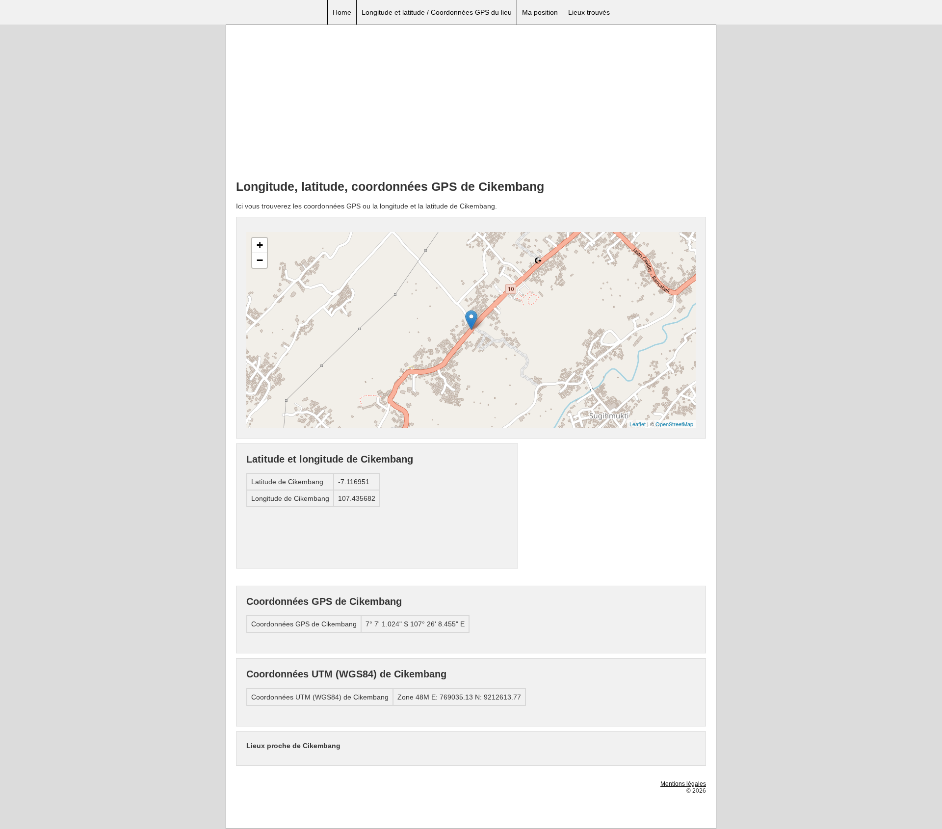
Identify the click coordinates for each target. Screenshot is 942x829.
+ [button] (260, 245)
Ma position (540, 12)
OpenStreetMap (674, 424)
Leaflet (637, 424)
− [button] (260, 260)
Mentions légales (683, 783)
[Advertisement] (471, 103)
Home (342, 12)
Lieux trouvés (589, 12)
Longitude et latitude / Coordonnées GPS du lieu (437, 12)
